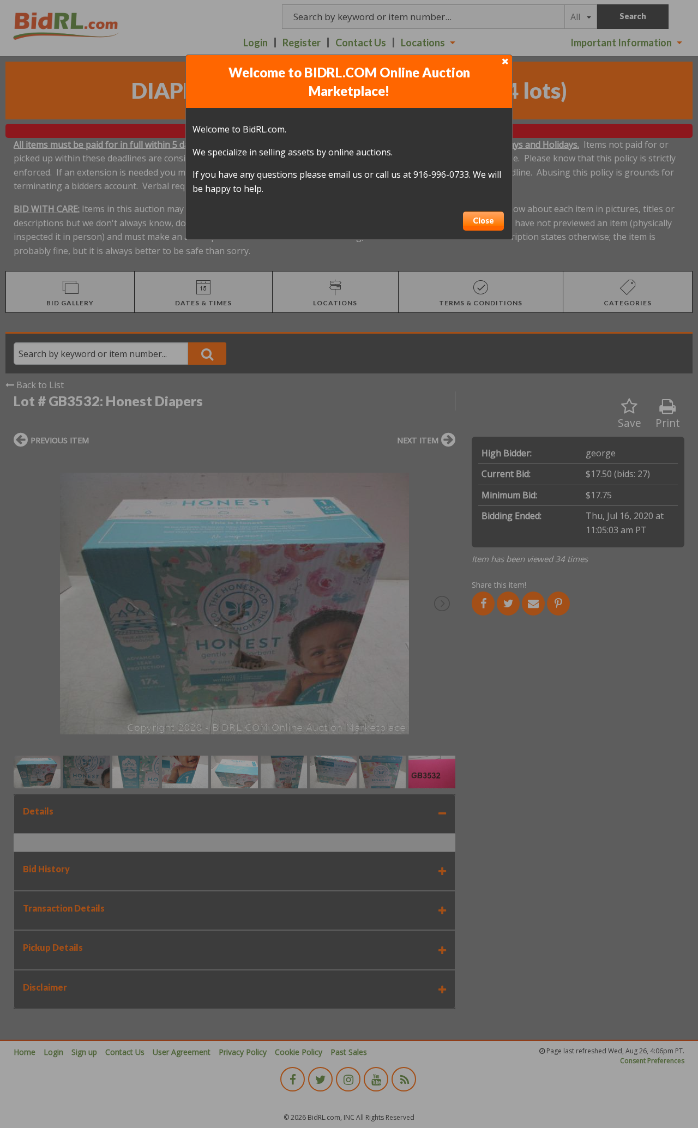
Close (483, 220)
